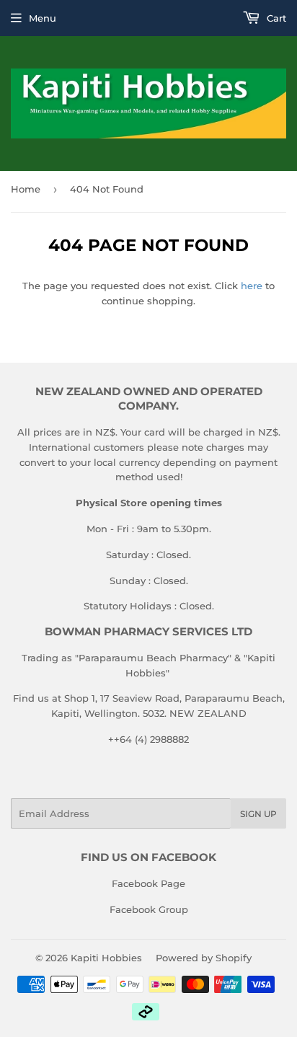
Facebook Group (149, 909)
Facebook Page (148, 883)
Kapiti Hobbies (106, 957)
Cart (275, 18)
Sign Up (258, 813)
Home (25, 189)
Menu (42, 18)
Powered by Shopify (204, 957)
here (251, 285)
